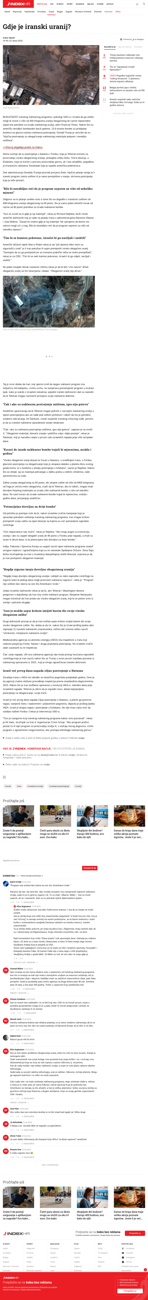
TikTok (129, 1262)
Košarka (30, 1266)
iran (19, 786)
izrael (8, 786)
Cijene (100, 4)
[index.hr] (18, 4)
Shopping (54, 1248)
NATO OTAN (15, 882)
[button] (6, 815)
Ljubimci (54, 1257)
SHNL (29, 1262)
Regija (60, 11)
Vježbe (77, 1262)
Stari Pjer (14, 1109)
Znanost (98, 11)
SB (5, 970)
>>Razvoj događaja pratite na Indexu (22, 147)
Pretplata (42, 4)
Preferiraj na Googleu (133, 39)
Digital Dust (15, 1036)
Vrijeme (101, 1262)
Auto (52, 1271)
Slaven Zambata (17, 999)
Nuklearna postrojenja (59, 786)
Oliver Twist (15, 1136)
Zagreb (69, 11)
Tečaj (100, 1248)
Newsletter (126, 1271)
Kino (100, 1257)
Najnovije (17, 11)
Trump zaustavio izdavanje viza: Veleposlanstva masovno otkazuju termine (126, 58)
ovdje (72, 755)
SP (5, 1110)
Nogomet (31, 1248)
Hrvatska (41, 11)
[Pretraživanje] (143, 4)
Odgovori (78, 1266)
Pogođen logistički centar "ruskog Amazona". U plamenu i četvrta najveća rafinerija (125, 78)
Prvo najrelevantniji (31, 876)
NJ (5, 1020)
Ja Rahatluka (16, 1122)
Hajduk (30, 1257)
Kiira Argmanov (24, 906)
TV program (103, 1253)
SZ (5, 1000)
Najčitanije (30, 11)
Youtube (129, 1253)
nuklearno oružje (35, 786)
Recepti (77, 1253)
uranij (78, 786)
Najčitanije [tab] (125, 47)
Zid (51, 4)
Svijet (51, 11)
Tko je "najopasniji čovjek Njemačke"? (122, 68)
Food (52, 1262)
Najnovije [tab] (110, 47)
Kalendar (108, 11)
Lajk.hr (77, 1257)
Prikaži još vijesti (123, 114)
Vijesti (60, 4)
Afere (118, 11)
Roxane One (15, 1149)
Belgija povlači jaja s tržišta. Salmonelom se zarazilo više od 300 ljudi (127, 90)
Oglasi (90, 4)
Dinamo (30, 1253)
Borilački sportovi (34, 1271)
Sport (70, 4)
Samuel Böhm (16, 968)
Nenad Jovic (16, 1019)
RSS (99, 1266)
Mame (53, 1266)
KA (14, 906)
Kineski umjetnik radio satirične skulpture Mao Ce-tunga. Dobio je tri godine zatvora (127, 102)
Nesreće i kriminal (83, 11)
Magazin (54, 1244)
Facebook (130, 1248)
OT (5, 1137)
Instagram (130, 1257)
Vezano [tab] (138, 47)
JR (5, 1124)
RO (5, 1151)
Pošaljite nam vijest (130, 1266)
